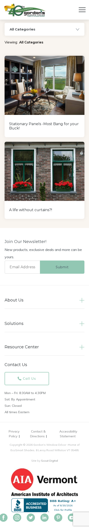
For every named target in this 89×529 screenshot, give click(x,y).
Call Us (29, 378)
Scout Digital (49, 460)
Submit (62, 267)
